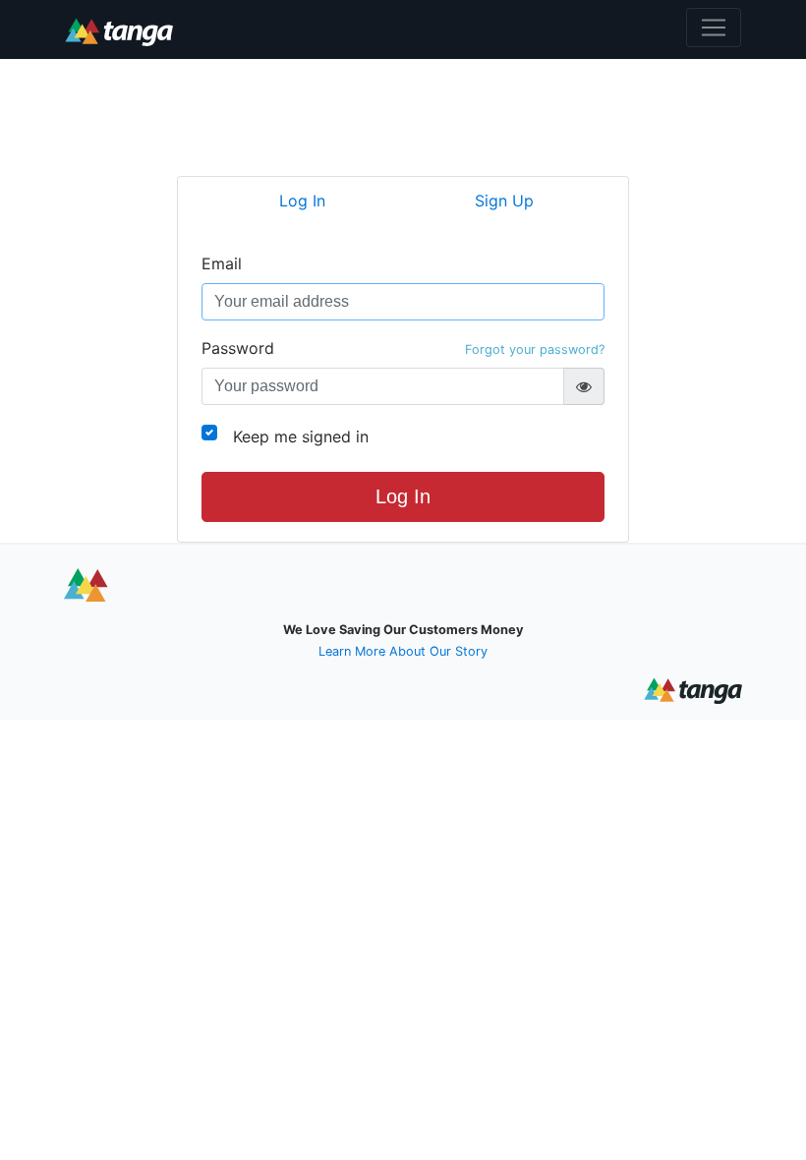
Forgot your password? (534, 349)
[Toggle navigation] (713, 27)
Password (403, 348)
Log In (403, 496)
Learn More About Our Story (403, 651)
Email (222, 263)
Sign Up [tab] (504, 200)
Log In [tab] (302, 200)
